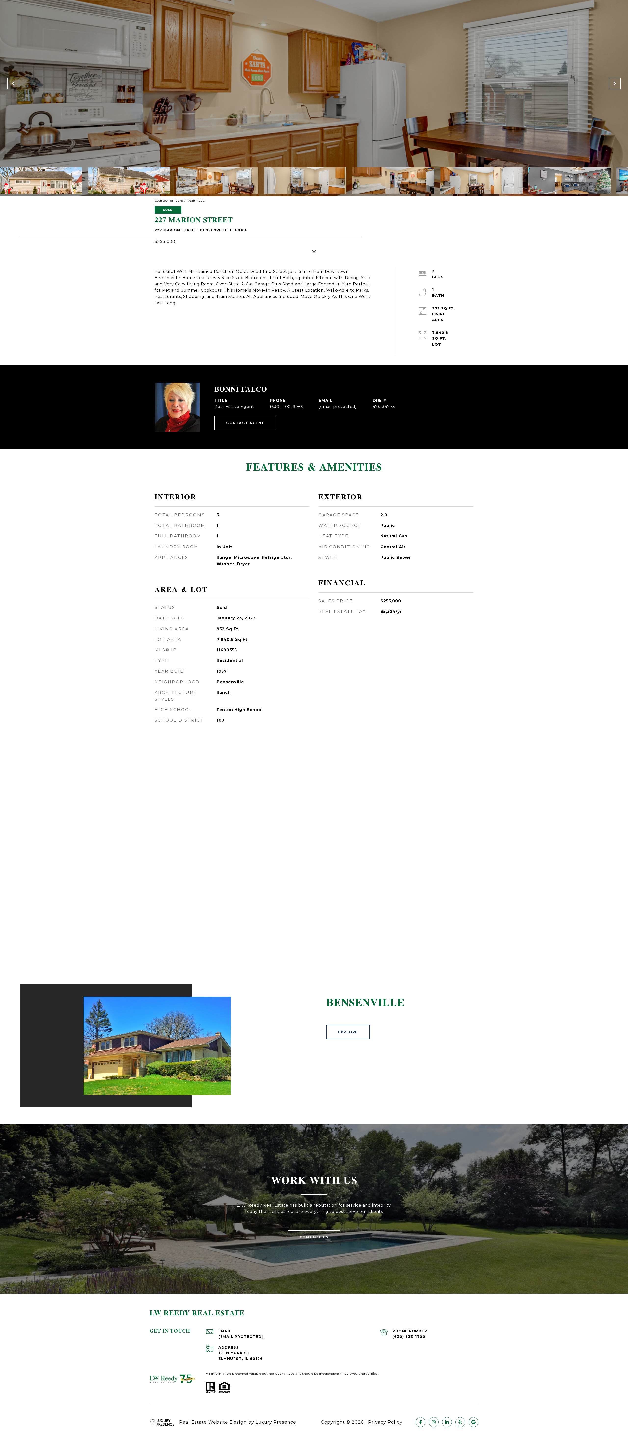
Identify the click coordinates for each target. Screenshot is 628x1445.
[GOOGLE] (473, 1422)
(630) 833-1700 (408, 1336)
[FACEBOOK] (420, 1422)
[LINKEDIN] (447, 1422)
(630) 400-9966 (286, 406)
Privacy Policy (385, 1422)
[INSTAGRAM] (434, 1422)
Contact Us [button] (314, 1237)
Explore (348, 1032)
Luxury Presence (276, 1422)
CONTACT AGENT (245, 423)
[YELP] (460, 1422)
